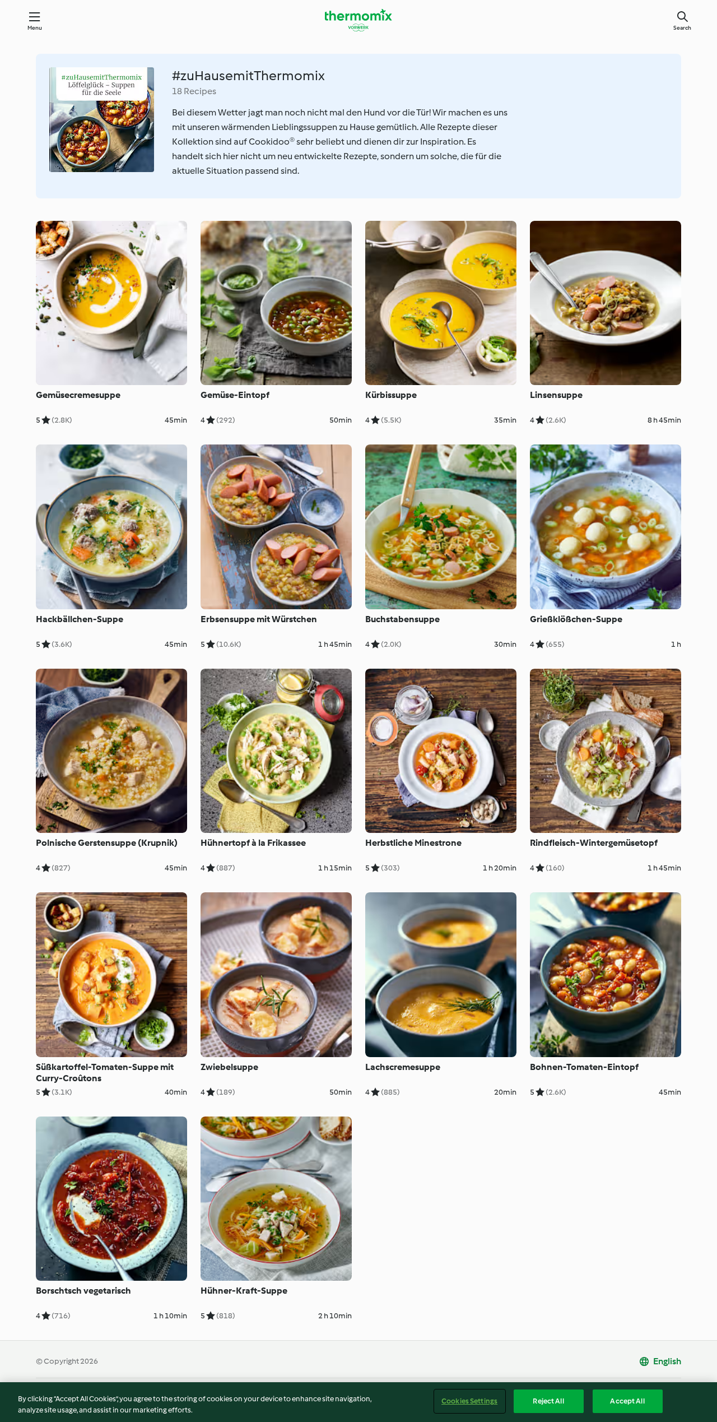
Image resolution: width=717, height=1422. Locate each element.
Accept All (627, 1401)
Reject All (548, 1401)
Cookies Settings (469, 1401)
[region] (358, 1402)
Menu (35, 27)
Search (682, 27)
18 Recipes (194, 91)
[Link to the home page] (358, 20)
